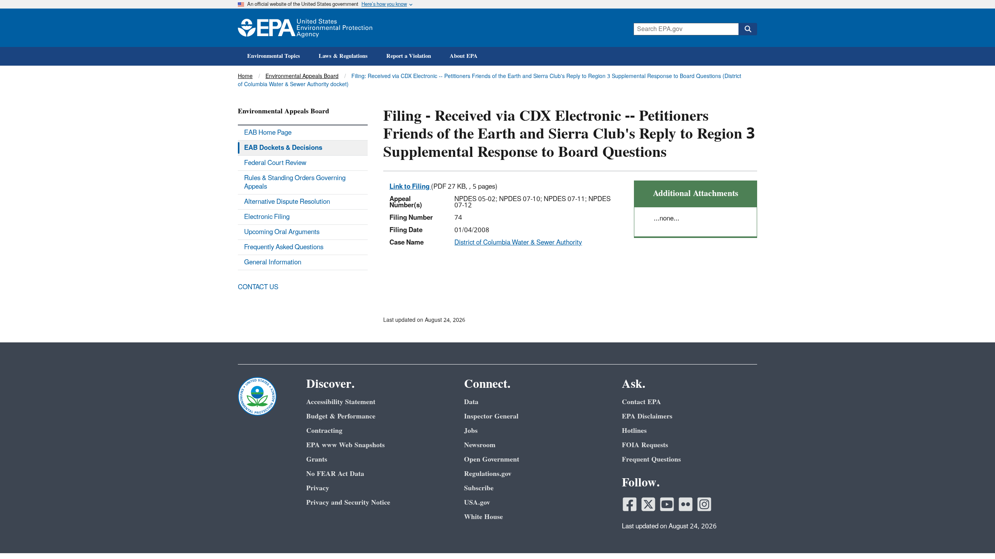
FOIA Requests (645, 445)
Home (245, 76)
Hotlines (634, 431)
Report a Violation (408, 56)
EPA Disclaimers (647, 416)
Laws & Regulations (343, 56)
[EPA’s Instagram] (704, 504)
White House (483, 517)
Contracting (324, 431)
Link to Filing (410, 187)
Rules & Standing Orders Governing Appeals (295, 182)
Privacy (317, 488)
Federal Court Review (275, 163)
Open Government (491, 459)
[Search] (747, 29)
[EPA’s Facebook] (629, 504)
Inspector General (491, 416)
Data (471, 402)
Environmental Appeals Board (302, 76)
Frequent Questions (651, 459)
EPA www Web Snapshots (345, 445)
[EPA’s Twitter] (648, 504)
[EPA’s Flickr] (685, 504)
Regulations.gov (487, 474)
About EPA (464, 56)
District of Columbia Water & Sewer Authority (518, 243)
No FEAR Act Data (335, 474)
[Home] (305, 27)
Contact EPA (641, 402)
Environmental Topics (273, 56)
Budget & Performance (340, 416)
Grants (316, 459)
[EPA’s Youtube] (667, 504)
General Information (272, 262)
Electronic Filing (267, 217)
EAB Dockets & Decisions (283, 148)
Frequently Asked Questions (283, 247)
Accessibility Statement (340, 402)
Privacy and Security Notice (348, 502)
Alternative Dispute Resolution (287, 202)
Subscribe (479, 488)
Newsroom (480, 445)
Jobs (471, 431)
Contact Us (258, 287)
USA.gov (477, 502)
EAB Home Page (268, 133)
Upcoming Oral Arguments (281, 232)
